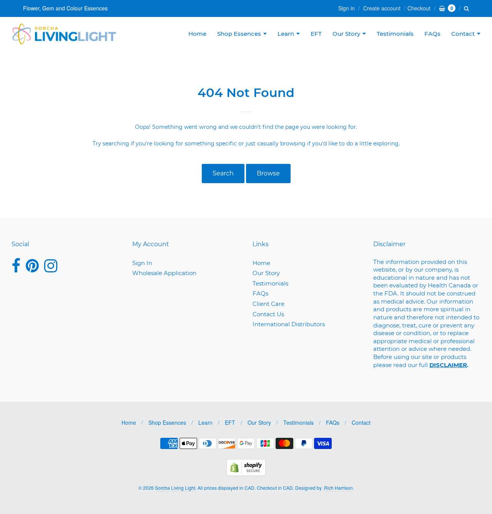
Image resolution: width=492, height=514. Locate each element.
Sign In (142, 263)
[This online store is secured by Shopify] (246, 473)
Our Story (346, 33)
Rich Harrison (338, 487)
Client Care (268, 303)
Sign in (346, 8)
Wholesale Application (164, 273)
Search (223, 173)
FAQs (432, 33)
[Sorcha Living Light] (64, 34)
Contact (463, 33)
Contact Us (268, 314)
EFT (316, 33)
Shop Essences (239, 33)
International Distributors (289, 324)
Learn (286, 33)
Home (197, 33)
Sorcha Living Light (175, 487)
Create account (382, 8)
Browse (268, 173)
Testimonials (395, 33)
